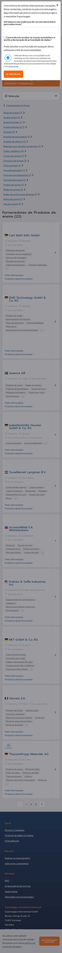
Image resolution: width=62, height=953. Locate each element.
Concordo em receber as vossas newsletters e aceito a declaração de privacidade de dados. (29, 38)
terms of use (13, 66)
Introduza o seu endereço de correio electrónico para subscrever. (30, 23)
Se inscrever (13, 74)
